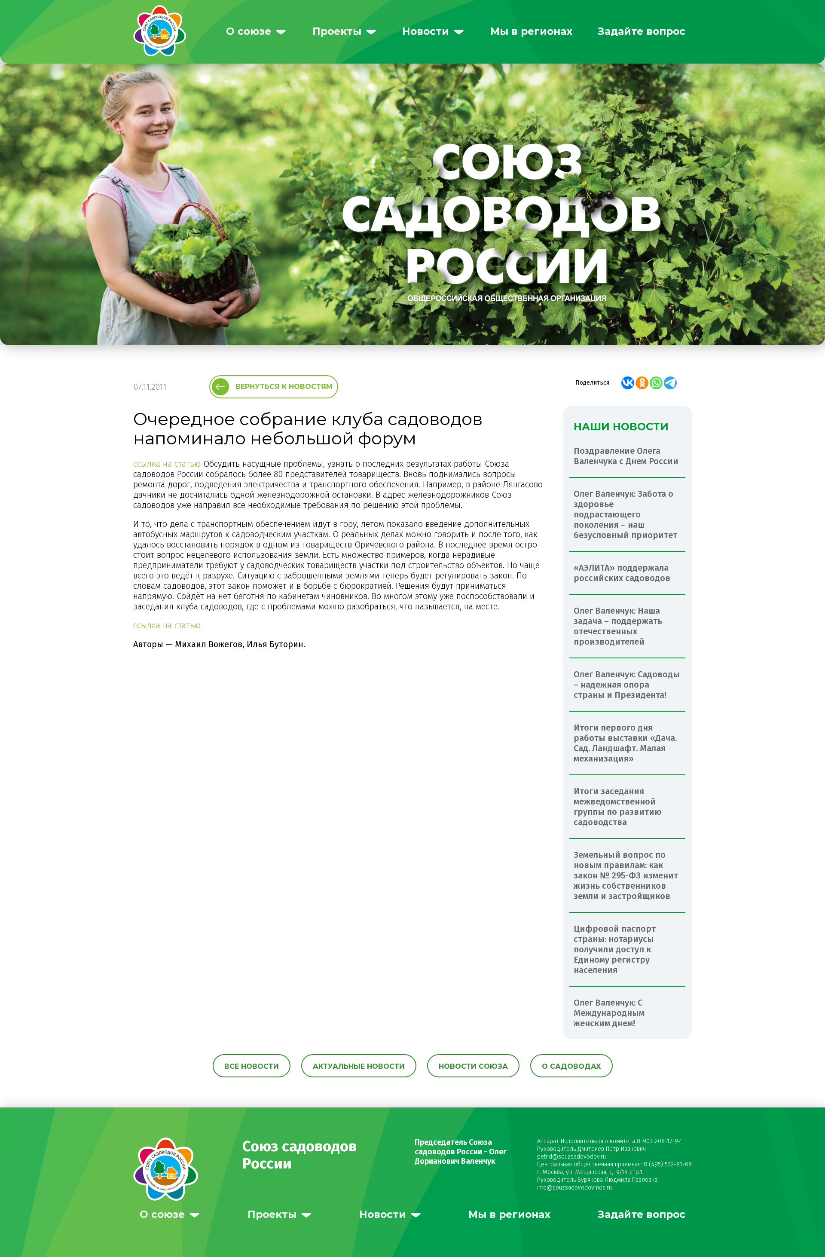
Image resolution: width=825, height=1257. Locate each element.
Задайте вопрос (641, 31)
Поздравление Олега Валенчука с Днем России (626, 456)
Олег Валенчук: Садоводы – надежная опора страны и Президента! (627, 684)
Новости (425, 31)
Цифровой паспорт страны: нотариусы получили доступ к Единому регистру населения (615, 949)
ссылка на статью (167, 464)
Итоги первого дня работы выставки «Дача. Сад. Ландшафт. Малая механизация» (625, 743)
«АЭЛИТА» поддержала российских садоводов (622, 573)
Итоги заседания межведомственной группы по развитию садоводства (618, 806)
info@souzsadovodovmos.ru (574, 1187)
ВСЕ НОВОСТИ (251, 1066)
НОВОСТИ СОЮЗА (473, 1066)
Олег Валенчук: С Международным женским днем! (609, 1012)
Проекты (336, 31)
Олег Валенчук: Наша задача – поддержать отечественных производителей (618, 626)
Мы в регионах (531, 31)
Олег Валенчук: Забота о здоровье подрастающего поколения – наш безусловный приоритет (625, 514)
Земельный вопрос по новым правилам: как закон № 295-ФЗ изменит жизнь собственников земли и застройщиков (626, 875)
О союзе (248, 31)
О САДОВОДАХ (571, 1066)
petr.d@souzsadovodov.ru (571, 1156)
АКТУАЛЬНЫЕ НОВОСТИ (359, 1066)
